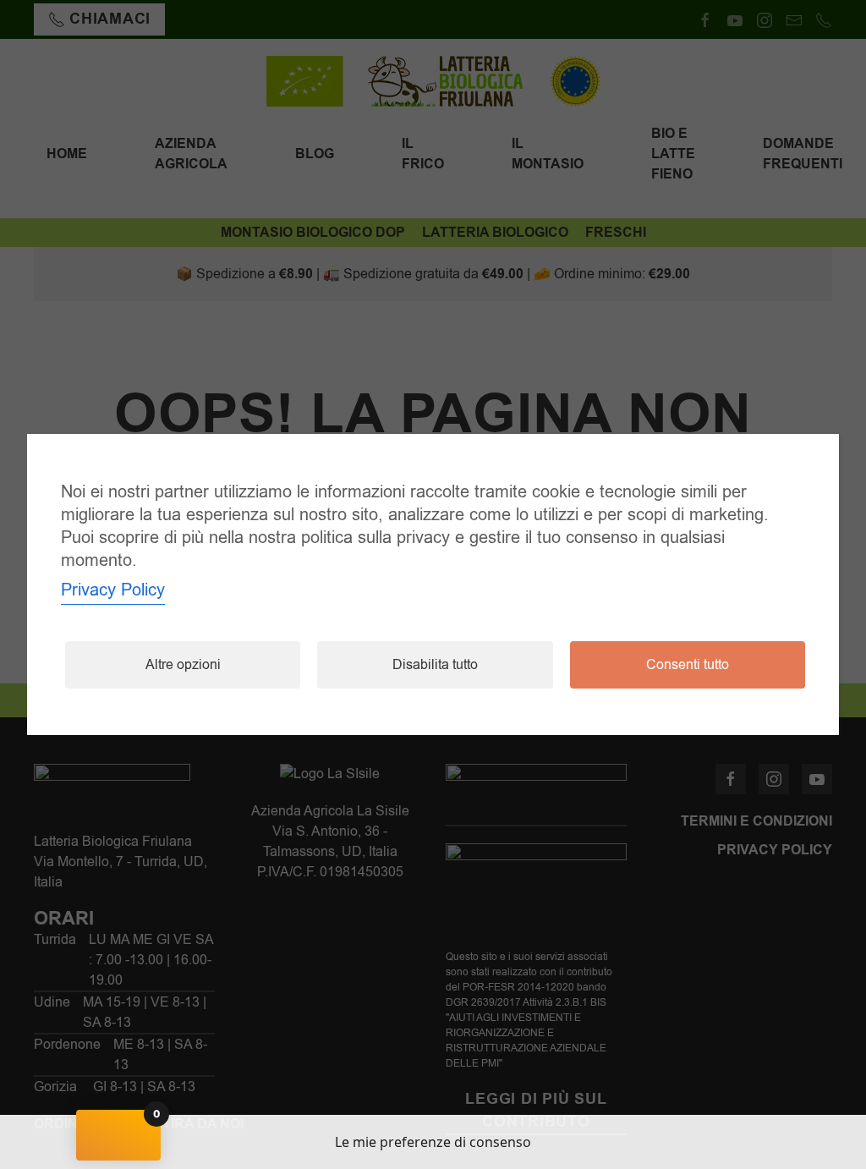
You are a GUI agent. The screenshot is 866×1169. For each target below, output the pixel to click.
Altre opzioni (183, 665)
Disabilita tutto (435, 665)
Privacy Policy (113, 590)
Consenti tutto (687, 665)
